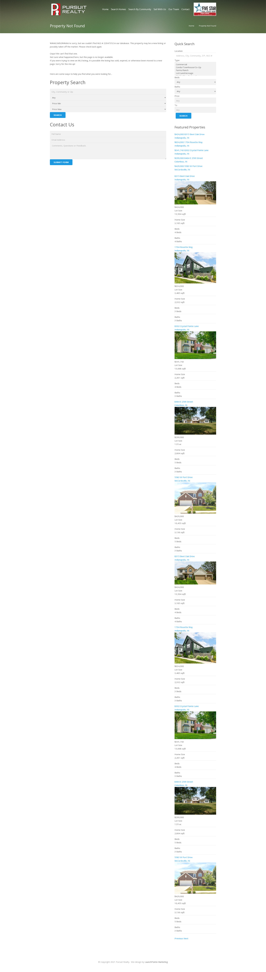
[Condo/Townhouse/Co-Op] (195, 67)
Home (191, 25)
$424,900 (179, 134)
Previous (179, 938)
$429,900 (179, 166)
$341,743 (179, 150)
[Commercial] (195, 64)
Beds (177, 77)
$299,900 (179, 158)
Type (177, 60)
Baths (177, 86)
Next (186, 938)
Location (179, 51)
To (176, 105)
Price (177, 96)
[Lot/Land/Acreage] (195, 73)
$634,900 (179, 142)
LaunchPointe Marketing (156, 962)
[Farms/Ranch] (195, 70)
